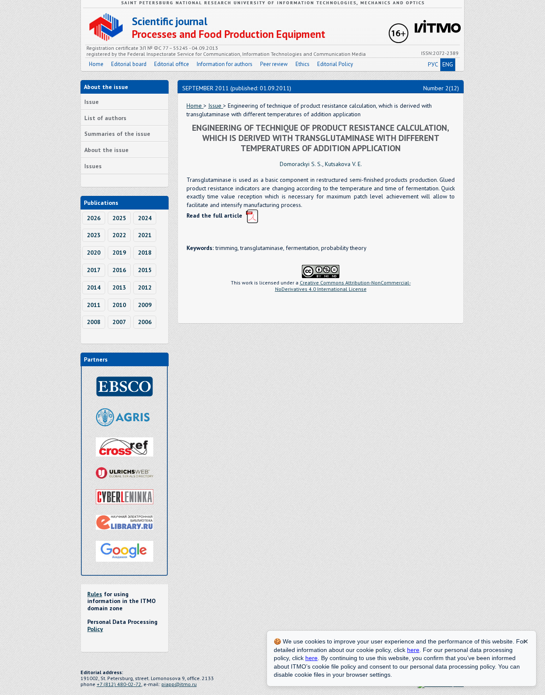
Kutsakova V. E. (343, 164)
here (413, 649)
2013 (119, 287)
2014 (93, 287)
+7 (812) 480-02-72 (119, 684)
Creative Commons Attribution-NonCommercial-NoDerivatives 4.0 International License (343, 285)
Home (96, 64)
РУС (433, 64)
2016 (119, 270)
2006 (145, 322)
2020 (93, 252)
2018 (145, 252)
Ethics (302, 64)
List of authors (105, 118)
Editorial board (128, 64)
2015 (145, 270)
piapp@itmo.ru (179, 684)
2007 (119, 322)
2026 (93, 218)
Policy (95, 629)
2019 (119, 252)
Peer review (274, 64)
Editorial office (171, 64)
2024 (145, 218)
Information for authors (224, 64)
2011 (93, 305)
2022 (119, 235)
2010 (119, 305)
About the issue (106, 150)
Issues (93, 166)
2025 (119, 218)
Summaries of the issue (117, 134)
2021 (145, 235)
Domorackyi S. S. (301, 164)
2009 (145, 305)
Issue (91, 102)
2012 (145, 287)
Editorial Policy (335, 64)
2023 (93, 235)
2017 (93, 270)
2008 (93, 322)
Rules (94, 594)
